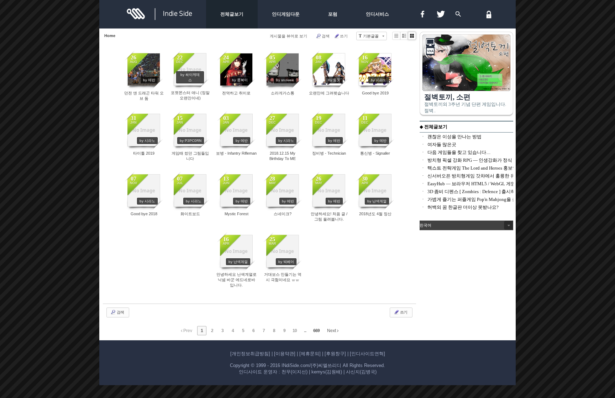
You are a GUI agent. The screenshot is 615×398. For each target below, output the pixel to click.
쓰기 (344, 36)
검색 (326, 36)
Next (332, 330)
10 (295, 330)
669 (316, 330)
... (305, 330)
